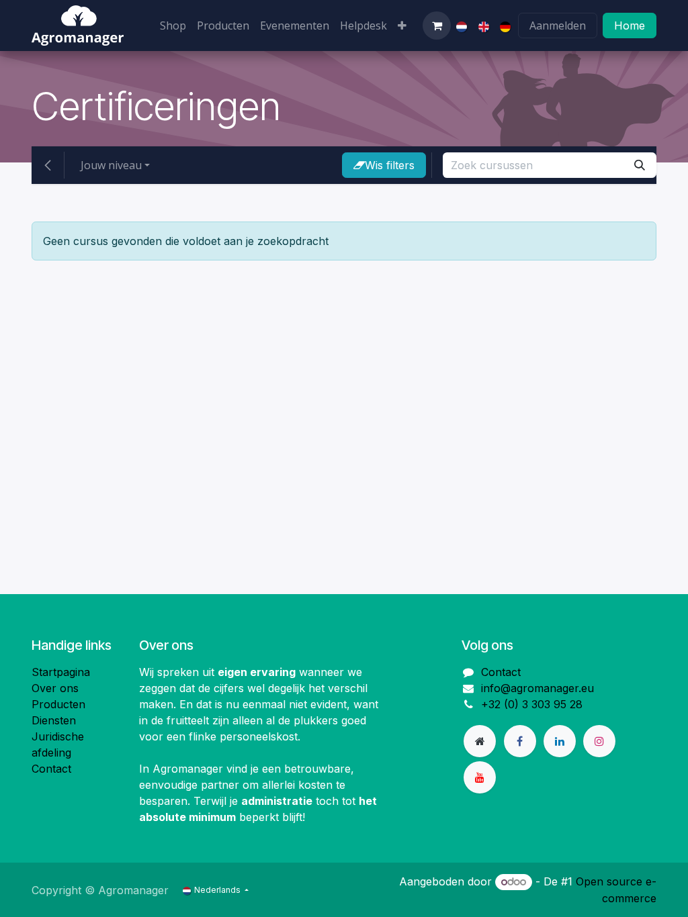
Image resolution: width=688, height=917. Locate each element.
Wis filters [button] (390, 165)
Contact (51, 768)
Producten (58, 704)
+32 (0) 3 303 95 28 (532, 704)
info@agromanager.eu (537, 688)
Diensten (54, 720)
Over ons (55, 688)
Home (629, 25)
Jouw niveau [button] (111, 165)
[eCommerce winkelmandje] (437, 25)
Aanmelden (557, 25)
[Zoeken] (639, 165)
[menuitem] (173, 25)
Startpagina (61, 672)
